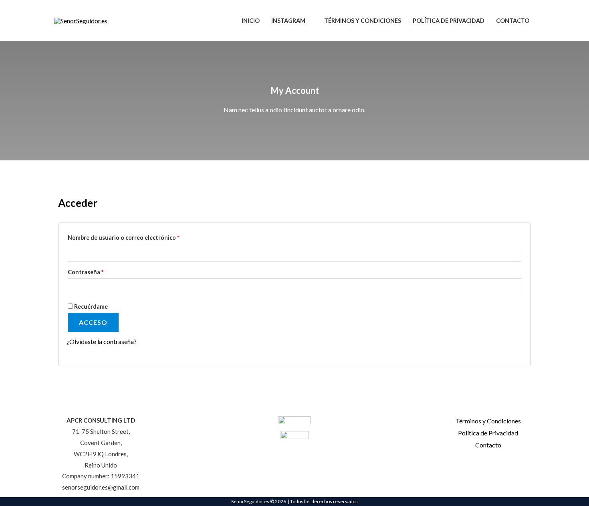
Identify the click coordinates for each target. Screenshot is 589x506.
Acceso (93, 322)
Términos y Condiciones (488, 421)
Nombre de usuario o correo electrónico (139, 236)
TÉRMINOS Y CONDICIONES (362, 20)
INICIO (251, 20)
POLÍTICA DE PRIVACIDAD (448, 20)
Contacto (488, 445)
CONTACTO (512, 20)
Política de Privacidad (488, 433)
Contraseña (101, 271)
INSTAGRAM (288, 20)
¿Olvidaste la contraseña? (102, 341)
